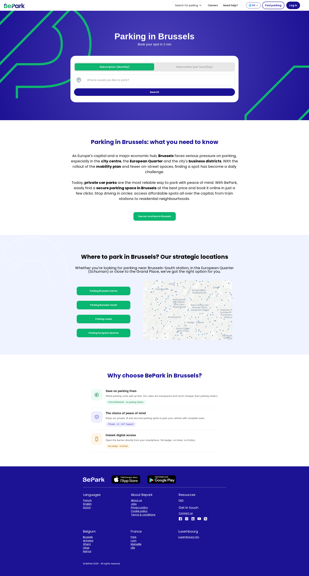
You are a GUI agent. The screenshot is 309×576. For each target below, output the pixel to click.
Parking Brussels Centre (103, 290)
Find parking (273, 5)
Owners (213, 5)
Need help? (230, 5)
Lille (133, 548)
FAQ (181, 500)
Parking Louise (103, 318)
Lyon (133, 540)
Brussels (88, 537)
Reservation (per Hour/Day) (194, 67)
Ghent (87, 544)
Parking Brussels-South (103, 305)
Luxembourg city (188, 537)
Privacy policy (139, 507)
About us (136, 500)
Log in (293, 5)
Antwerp (88, 540)
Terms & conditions (143, 514)
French (87, 500)
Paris (133, 537)
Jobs (134, 504)
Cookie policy (139, 511)
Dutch (87, 507)
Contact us (186, 513)
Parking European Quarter (104, 332)
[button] (188, 5)
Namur (87, 551)
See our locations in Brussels (154, 216)
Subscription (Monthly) (114, 67)
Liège (86, 548)
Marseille (136, 544)
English (87, 504)
